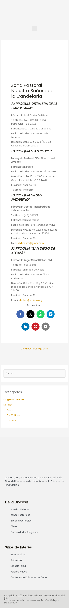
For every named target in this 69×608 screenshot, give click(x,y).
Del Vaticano (14, 415)
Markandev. (10, 602)
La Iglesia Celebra (14, 399)
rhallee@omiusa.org (30, 300)
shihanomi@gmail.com (31, 243)
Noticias (8, 404)
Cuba (10, 410)
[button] (34, 28)
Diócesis (11, 420)
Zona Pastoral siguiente (34, 348)
